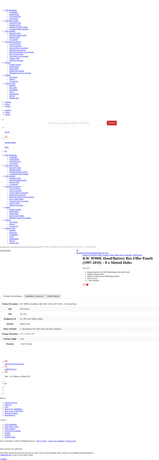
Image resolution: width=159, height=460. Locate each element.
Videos (7, 104)
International (14, 94)
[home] (9, 6)
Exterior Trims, (108, 255)
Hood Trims (35, 247)
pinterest (91, 253)
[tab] (12, 296)
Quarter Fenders (15, 65)
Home (2, 247)
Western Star (14, 98)
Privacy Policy (41, 441)
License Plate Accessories (18, 48)
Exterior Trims (10, 83)
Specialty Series (15, 23)
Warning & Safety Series (18, 27)
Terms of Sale (71, 441)
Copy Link (104, 253)
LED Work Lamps (11, 21)
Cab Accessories (15, 46)
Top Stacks (13, 77)
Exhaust (8, 75)
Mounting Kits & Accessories (20, 73)
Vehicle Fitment (53, 296)
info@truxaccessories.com (14, 364)
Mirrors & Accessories (17, 50)
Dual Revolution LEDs (17, 35)
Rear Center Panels (16, 54)
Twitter (85, 253)
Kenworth (13, 88)
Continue (3, 459)
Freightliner (13, 90)
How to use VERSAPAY (14, 411)
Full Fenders (14, 69)
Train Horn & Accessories (18, 56)
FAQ (6, 407)
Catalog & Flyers (11, 403)
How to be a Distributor (13, 409)
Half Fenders (14, 67)
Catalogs (8, 102)
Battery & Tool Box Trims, (93, 255)
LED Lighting (10, 31)
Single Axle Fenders (16, 71)
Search (112, 123)
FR (6, 151)
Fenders (7, 63)
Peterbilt (12, 86)
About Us (8, 405)
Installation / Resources (34, 296)
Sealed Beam (14, 14)
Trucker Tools (14, 58)
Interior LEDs (14, 37)
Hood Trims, (119, 255)
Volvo (11, 92)
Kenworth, (128, 255)
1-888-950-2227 (11, 369)
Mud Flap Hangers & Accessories (21, 52)
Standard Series (15, 25)
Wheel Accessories (16, 60)
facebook (79, 253)
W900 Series (26, 247)
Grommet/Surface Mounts (18, 29)
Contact (7, 106)
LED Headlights (11, 10)
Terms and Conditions (56, 441)
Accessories (13, 19)
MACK (12, 96)
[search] (6, 120)
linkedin (97, 253)
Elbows (12, 79)
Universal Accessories (13, 42)
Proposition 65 (10, 415)
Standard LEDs (15, 33)
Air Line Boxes (15, 44)
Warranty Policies (11, 413)
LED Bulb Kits (15, 17)
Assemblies (13, 12)
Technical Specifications (12, 296)
